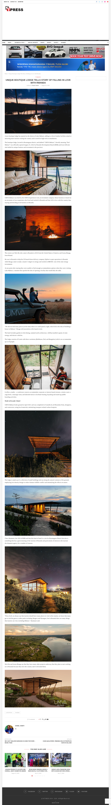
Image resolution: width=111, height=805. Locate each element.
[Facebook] (96, 2)
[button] (7, 764)
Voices (42, 42)
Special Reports (33, 42)
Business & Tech (19, 42)
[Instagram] (102, 2)
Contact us (13, 1)
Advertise (20, 1)
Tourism (17, 712)
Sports (49, 42)
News (9, 42)
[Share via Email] (47, 719)
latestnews (9, 712)
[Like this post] (40, 719)
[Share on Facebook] (42, 719)
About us (6, 1)
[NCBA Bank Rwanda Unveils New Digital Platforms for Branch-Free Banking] (38, 760)
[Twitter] (99, 2)
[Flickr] (105, 2)
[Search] (108, 42)
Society (56, 42)
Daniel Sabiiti (35, 85)
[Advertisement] (55, 27)
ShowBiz (63, 42)
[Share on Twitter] (44, 719)
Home (3, 42)
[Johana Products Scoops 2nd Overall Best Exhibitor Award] (15, 760)
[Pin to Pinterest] (45, 719)
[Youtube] (108, 2)
